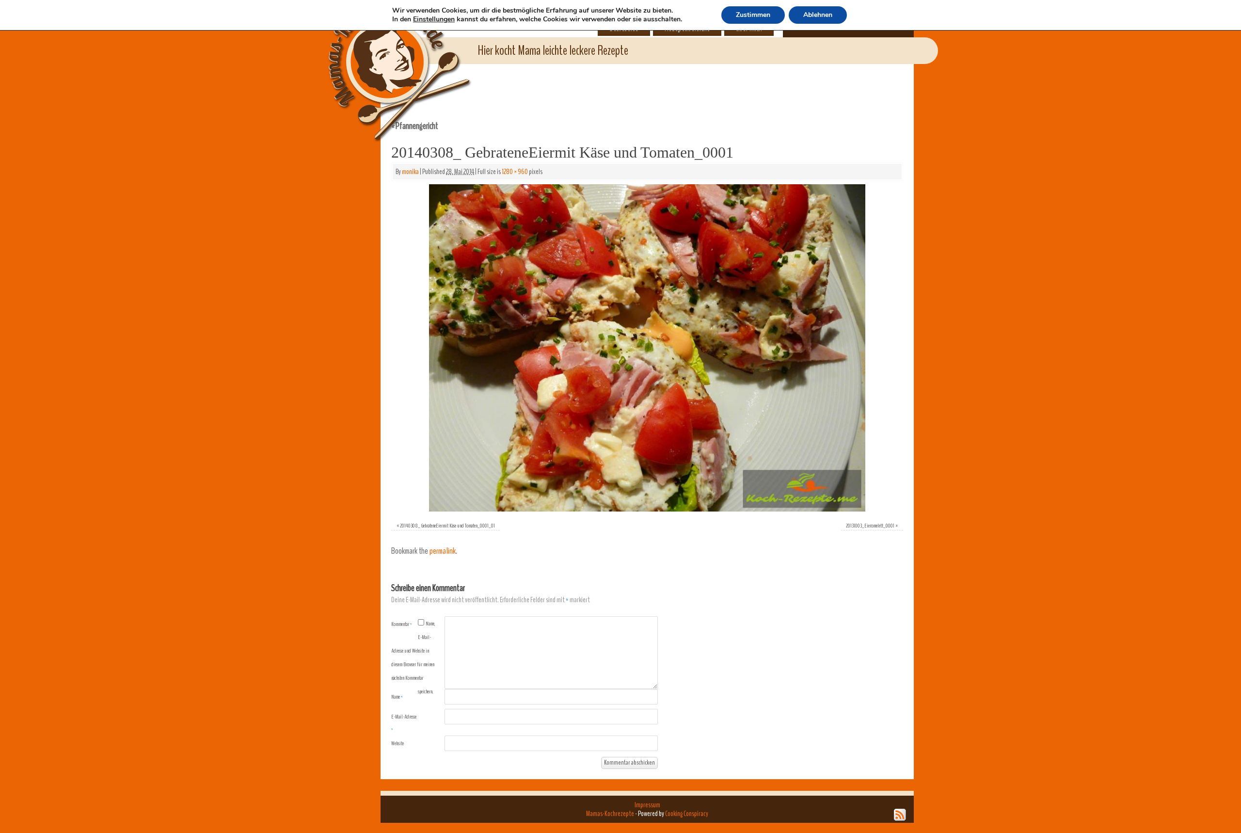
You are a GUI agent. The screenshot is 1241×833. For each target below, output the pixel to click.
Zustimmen (753, 14)
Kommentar (401, 624)
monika (410, 171)
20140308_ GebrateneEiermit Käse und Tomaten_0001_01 (447, 525)
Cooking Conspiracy (686, 813)
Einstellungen (434, 19)
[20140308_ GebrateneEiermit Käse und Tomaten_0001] (647, 348)
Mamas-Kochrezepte (385, 60)
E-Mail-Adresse (403, 723)
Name (397, 697)
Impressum (647, 805)
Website (397, 743)
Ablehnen (817, 14)
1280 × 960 (515, 171)
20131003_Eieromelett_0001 (870, 525)
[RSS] (900, 815)
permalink (443, 551)
